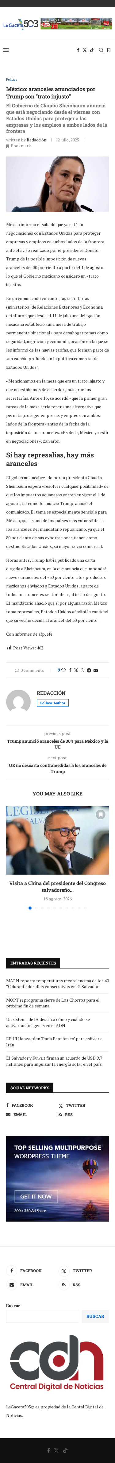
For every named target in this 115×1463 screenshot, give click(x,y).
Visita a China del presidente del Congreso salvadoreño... (57, 886)
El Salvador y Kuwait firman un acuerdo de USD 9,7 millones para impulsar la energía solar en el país (54, 1061)
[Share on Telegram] (89, 670)
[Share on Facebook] (70, 670)
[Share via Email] (96, 670)
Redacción (36, 140)
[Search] (101, 50)
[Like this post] (63, 670)
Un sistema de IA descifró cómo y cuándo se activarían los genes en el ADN (48, 1022)
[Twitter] (84, 50)
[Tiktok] (92, 50)
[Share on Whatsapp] (82, 670)
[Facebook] (78, 50)
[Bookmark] (109, 50)
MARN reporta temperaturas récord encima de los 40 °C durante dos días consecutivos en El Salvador (57, 984)
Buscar (13, 1305)
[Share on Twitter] (76, 670)
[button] (11, 857)
